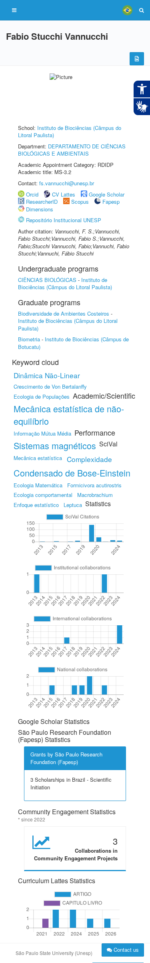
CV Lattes (63, 194)
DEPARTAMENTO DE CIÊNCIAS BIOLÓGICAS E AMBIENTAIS (72, 150)
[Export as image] (137, 58)
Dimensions (39, 209)
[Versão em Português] (127, 10)
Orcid (32, 194)
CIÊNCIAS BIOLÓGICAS (47, 280)
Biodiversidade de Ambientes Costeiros (63, 313)
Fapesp (111, 201)
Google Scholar (106, 194)
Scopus (80, 201)
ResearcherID (42, 201)
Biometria (29, 339)
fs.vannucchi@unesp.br (66, 183)
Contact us (125, 949)
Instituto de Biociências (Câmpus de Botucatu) (73, 343)
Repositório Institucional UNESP (63, 220)
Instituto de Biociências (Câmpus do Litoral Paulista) (69, 131)
